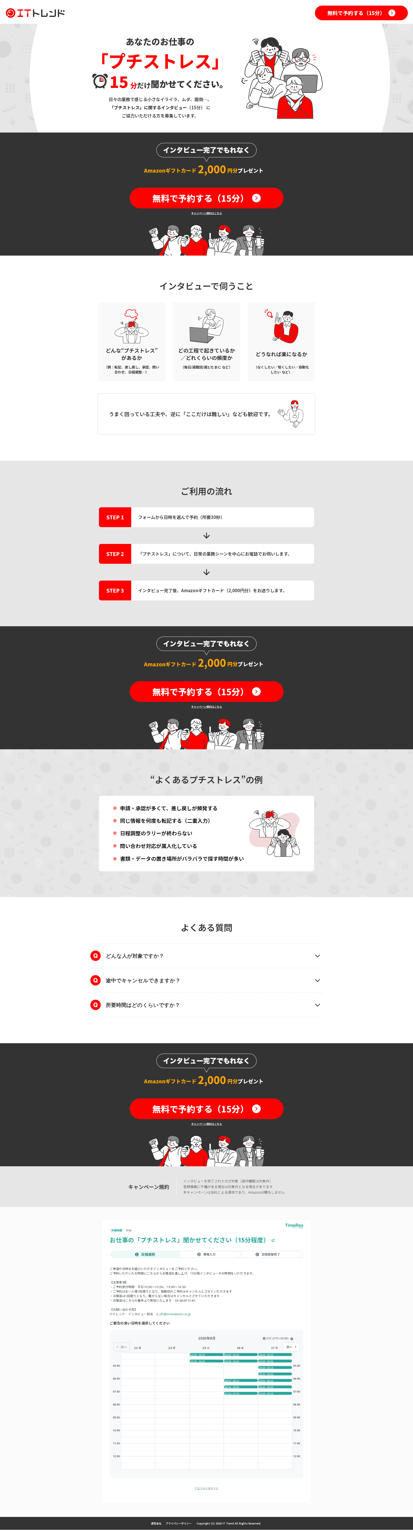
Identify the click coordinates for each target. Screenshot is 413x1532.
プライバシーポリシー (178, 1523)
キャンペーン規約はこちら (206, 213)
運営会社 (156, 1523)
